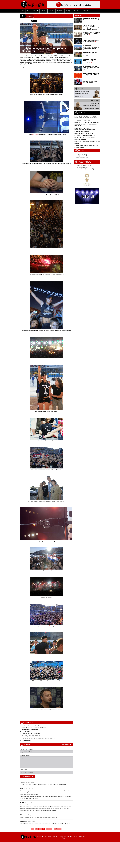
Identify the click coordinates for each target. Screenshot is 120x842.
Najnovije (78, 15)
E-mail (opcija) (23, 769)
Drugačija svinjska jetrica (82, 157)
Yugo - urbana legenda (82, 167)
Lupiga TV (35, 11)
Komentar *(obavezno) (26, 755)
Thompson (35, 134)
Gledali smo (85, 11)
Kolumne (51, 11)
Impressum (40, 836)
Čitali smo (76, 11)
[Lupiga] (32, 4)
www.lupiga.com (64, 838)
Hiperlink (43, 11)
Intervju (68, 11)
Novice (22, 11)
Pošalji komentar (27, 776)
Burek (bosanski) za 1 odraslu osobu (85, 156)
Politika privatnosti (79, 836)
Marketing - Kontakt (66, 836)
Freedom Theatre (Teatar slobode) (85, 169)
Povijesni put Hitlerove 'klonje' (83, 165)
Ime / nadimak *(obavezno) (27, 749)
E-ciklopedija (83, 162)
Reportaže (60, 11)
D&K (28, 11)
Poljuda (51, 626)
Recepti (79, 150)
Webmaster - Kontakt (51, 836)
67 (56, 829)
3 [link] (43, 829)
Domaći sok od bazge (81, 154)
